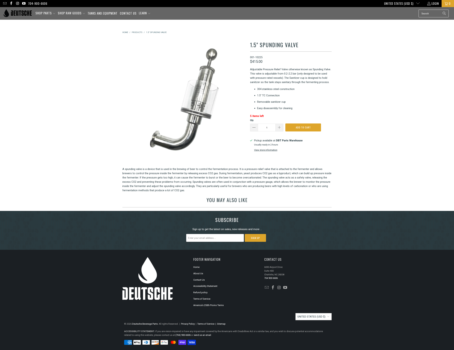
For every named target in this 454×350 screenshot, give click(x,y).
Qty (252, 120)
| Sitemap (220, 324)
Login (435, 3)
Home (196, 267)
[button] (45, 13)
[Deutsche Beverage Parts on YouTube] (24, 3)
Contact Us (199, 280)
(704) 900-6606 (183, 335)
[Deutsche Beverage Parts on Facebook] (11, 3)
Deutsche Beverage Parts (145, 324)
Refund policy (200, 292)
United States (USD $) (399, 3)
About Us (198, 273)
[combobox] (434, 13)
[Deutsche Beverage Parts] (18, 13)
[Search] (444, 13)
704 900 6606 (271, 278)
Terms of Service (201, 298)
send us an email (202, 335)
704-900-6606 (37, 3)
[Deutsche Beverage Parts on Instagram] (17, 3)
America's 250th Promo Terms (208, 305)
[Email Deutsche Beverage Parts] (5, 3)
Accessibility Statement (205, 286)
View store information (265, 150)
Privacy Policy (188, 324)
